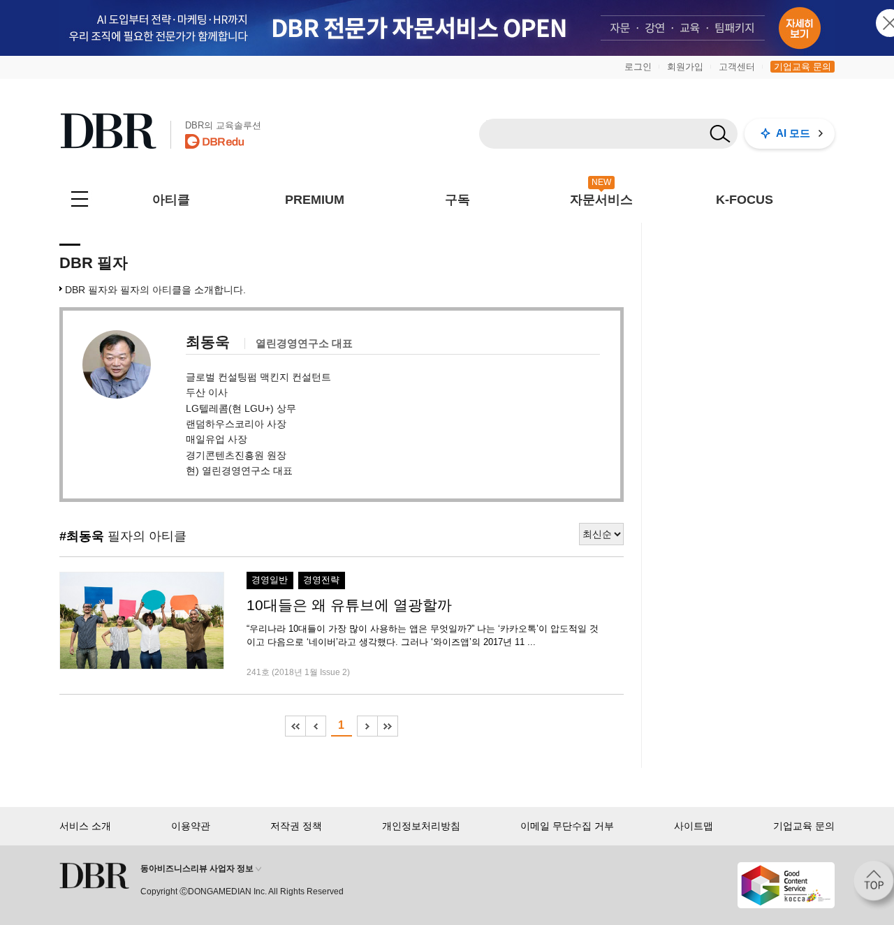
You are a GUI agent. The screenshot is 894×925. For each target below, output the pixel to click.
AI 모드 (793, 133)
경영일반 (269, 580)
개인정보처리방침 (421, 825)
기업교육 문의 (802, 66)
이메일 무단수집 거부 (567, 825)
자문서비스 (601, 200)
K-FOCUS (744, 200)
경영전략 (321, 580)
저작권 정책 (296, 825)
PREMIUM (314, 200)
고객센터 (737, 66)
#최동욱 (81, 536)
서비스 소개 (85, 825)
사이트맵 (693, 825)
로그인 (638, 66)
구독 (457, 200)
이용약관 (190, 825)
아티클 (171, 200)
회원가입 (685, 66)
